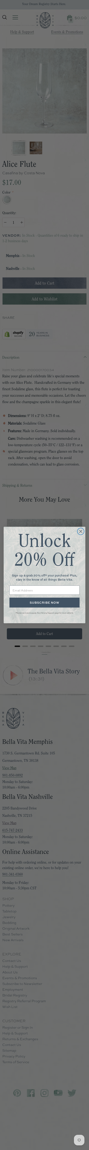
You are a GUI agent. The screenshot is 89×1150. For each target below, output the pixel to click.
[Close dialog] (81, 531)
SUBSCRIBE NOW (44, 603)
